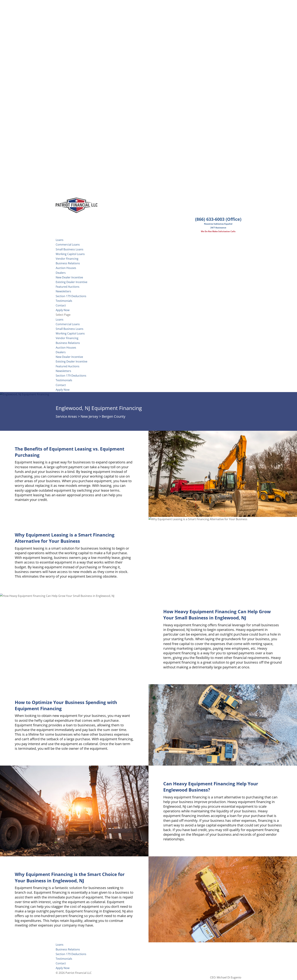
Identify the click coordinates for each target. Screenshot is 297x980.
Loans (59, 319)
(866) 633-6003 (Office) (218, 219)
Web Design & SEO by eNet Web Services (215, 973)
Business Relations (68, 343)
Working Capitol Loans (70, 254)
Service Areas (66, 416)
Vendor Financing (67, 259)
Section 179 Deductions (71, 375)
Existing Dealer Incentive (71, 282)
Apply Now (62, 390)
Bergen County (113, 416)
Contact (61, 385)
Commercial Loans (68, 244)
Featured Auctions (67, 287)
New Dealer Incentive (69, 277)
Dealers (61, 273)
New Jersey (89, 416)
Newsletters (63, 291)
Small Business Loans (69, 249)
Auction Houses (66, 268)
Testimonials (64, 380)
